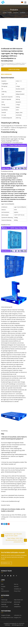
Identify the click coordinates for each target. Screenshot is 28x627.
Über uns (16, 584)
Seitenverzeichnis (5, 591)
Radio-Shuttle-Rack (18, 599)
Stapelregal (3, 604)
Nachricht (16, 586)
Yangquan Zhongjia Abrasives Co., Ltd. (5, 615)
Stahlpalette (16, 12)
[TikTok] (16, 576)
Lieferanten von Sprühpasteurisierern (19, 615)
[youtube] (11, 576)
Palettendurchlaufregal (6, 602)
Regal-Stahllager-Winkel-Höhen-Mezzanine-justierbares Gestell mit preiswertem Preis (14, 540)
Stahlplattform (17, 606)
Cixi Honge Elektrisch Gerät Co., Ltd (7, 618)
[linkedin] (5, 576)
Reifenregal (16, 604)
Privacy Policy (17, 591)
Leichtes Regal (4, 606)
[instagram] (14, 576)
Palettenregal (4, 599)
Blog (2, 589)
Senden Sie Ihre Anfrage (14, 69)
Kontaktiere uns (5, 563)
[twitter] (8, 576)
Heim (5, 12)
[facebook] (2, 576)
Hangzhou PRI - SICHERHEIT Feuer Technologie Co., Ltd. (19, 618)
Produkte (10, 12)
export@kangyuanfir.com (17, 625)
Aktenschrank (17, 602)
